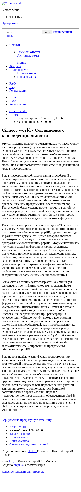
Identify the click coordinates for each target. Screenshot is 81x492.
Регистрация (17, 104)
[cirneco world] (12, 3)
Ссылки (14, 45)
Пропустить (10, 23)
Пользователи (18, 69)
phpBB (32, 451)
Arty (11, 461)
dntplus (18, 465)
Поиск (13, 97)
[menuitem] (29, 52)
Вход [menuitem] (12, 87)
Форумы (15, 66)
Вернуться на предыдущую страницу (27, 420)
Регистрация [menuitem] (17, 90)
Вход (12, 100)
